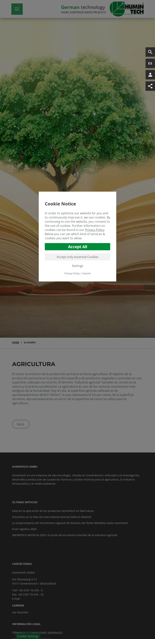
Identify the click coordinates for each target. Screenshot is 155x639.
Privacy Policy (94, 230)
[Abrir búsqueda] (150, 52)
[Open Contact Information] (150, 74)
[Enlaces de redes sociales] (150, 86)
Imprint (86, 273)
